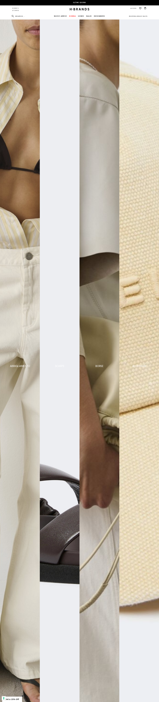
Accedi (133, 8)
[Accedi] (140, 8)
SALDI (89, 16)
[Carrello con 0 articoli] (145, 8)
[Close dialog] (101, 651)
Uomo (81, 16)
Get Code (79, 679)
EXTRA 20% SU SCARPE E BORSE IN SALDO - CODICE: (79, 2)
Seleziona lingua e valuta (138, 16)
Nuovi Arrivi (60, 16)
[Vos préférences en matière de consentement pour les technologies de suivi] (4, 698)
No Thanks (79, 687)
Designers (99, 16)
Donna (72, 16)
